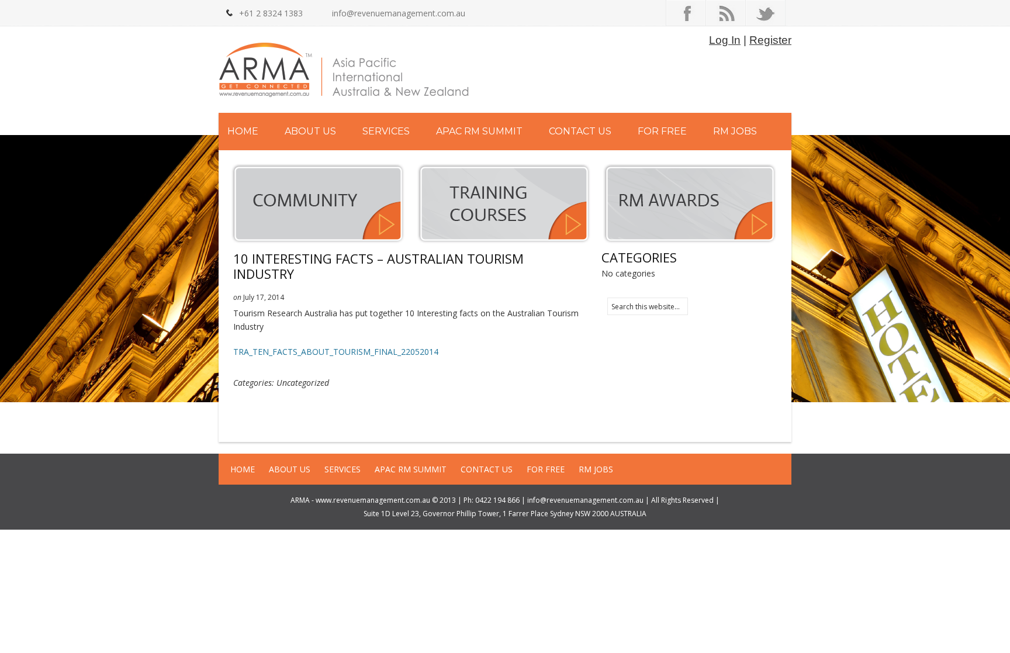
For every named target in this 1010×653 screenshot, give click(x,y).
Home (242, 131)
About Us (310, 131)
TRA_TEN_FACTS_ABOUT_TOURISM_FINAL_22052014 (335, 351)
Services (386, 131)
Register (770, 40)
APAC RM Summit (479, 131)
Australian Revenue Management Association (344, 72)
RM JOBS (735, 131)
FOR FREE (662, 131)
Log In (725, 40)
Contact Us (580, 131)
